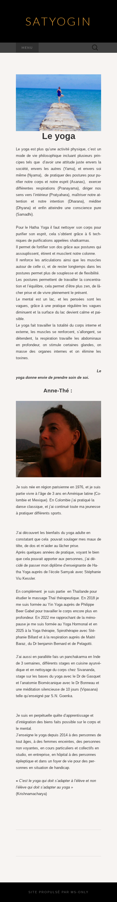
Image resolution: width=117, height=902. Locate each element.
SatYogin (58, 21)
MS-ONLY (80, 892)
